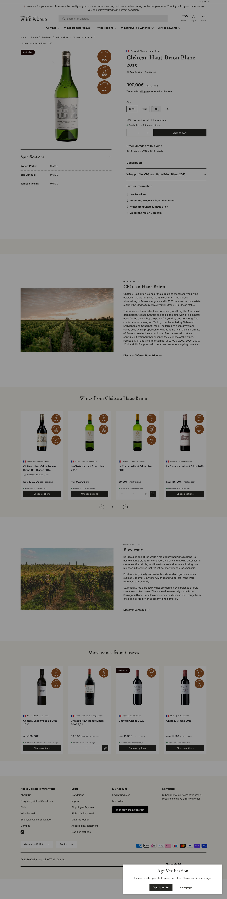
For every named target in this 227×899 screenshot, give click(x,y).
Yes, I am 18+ (161, 887)
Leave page (185, 887)
